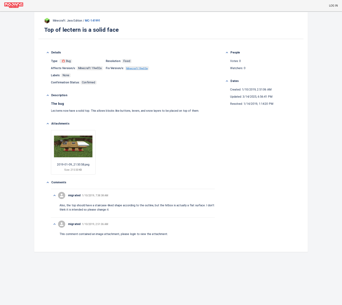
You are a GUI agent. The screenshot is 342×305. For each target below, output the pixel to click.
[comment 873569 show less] (54, 195)
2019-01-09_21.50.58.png (73, 164)
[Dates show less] (226, 81)
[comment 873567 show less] (54, 224)
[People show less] (226, 52)
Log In (333, 5)
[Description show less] (47, 95)
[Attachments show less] (47, 123)
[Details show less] (47, 52)
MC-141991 (92, 20)
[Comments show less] (47, 182)
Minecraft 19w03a (137, 68)
